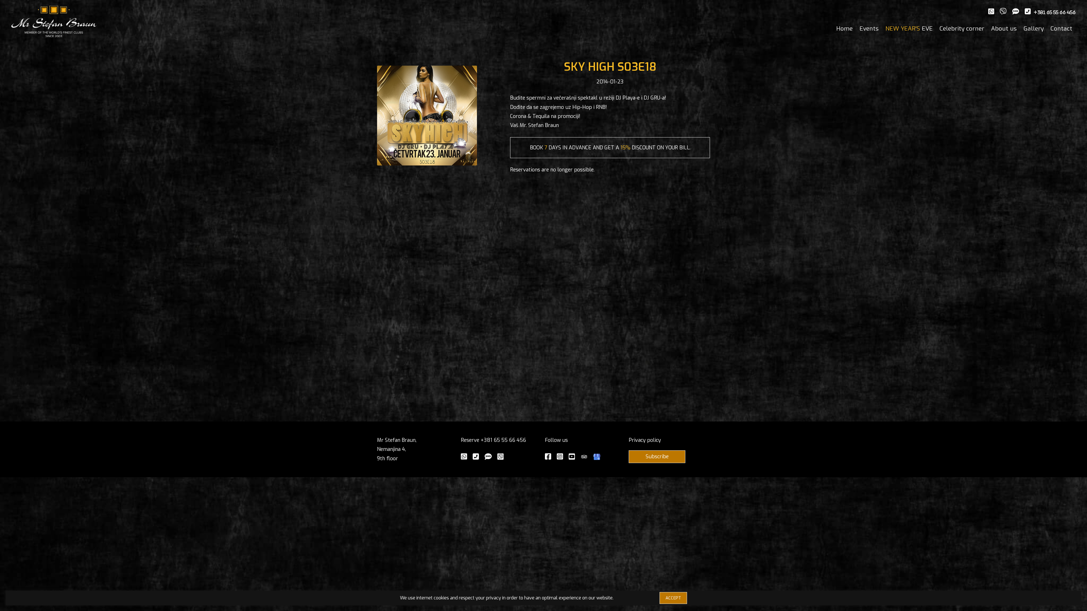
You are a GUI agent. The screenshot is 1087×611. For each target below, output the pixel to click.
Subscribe (657, 456)
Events (869, 29)
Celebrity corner (962, 29)
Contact (1061, 29)
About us (1004, 29)
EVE (909, 29)
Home (844, 29)
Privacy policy (645, 440)
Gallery (1034, 29)
